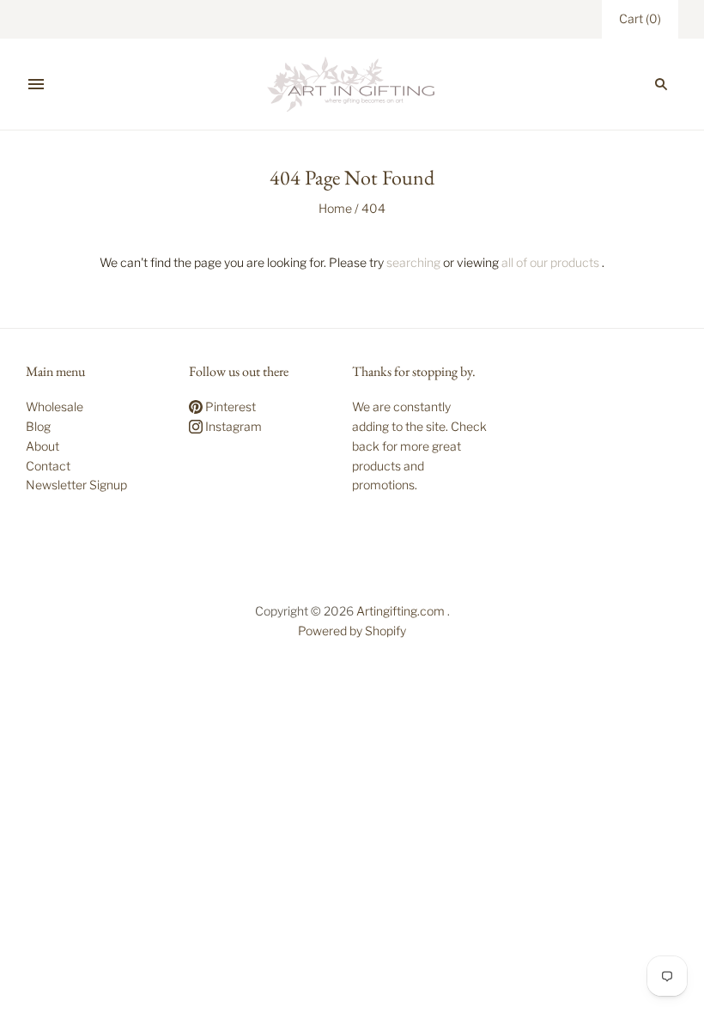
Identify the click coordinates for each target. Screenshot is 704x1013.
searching (413, 262)
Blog (38, 426)
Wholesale (54, 406)
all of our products (550, 262)
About (42, 446)
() (640, 18)
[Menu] (36, 84)
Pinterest (229, 406)
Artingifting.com (400, 611)
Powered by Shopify (352, 630)
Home (335, 208)
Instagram (232, 426)
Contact (48, 465)
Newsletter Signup (76, 484)
